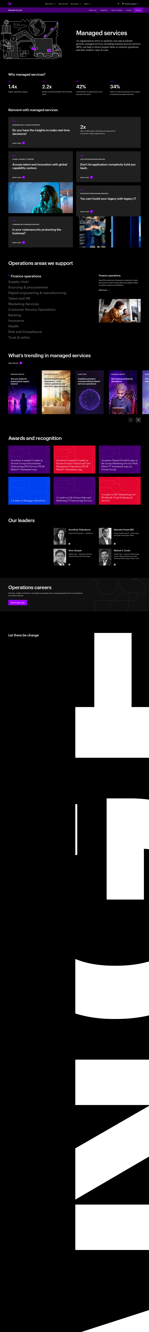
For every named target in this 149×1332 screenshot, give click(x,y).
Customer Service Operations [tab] (31, 309)
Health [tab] (13, 326)
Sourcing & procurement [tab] (28, 287)
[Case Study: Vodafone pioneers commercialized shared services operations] (89, 392)
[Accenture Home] (14, 3)
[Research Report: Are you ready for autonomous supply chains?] (22, 392)
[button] (17, 602)
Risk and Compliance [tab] (25, 331)
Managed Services (15, 10)
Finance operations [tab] (26, 276)
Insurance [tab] (16, 320)
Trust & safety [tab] (19, 337)
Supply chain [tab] (18, 281)
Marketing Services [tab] (23, 303)
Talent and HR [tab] (19, 298)
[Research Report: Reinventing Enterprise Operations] (123, 392)
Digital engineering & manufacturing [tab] (37, 292)
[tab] (120, 307)
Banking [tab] (14, 315)
